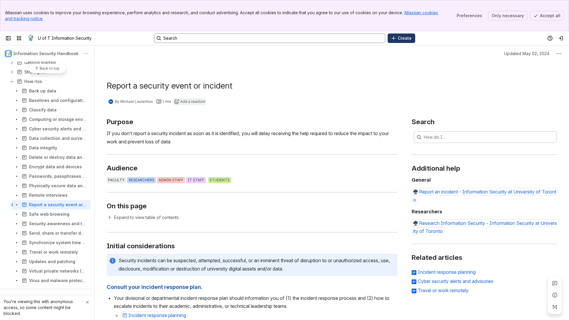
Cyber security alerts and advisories (455, 281)
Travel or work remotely (443, 290)
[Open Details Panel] (555, 295)
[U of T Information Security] (31, 38)
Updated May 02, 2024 (526, 53)
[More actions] (86, 53)
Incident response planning (447, 272)
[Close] (87, 302)
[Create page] (555, 307)
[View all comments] (555, 283)
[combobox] (424, 137)
